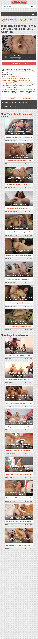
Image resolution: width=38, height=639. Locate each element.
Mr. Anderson (11, 71)
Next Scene (27, 97)
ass (26, 80)
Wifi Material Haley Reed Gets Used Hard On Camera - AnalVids (19, 517)
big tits (8, 78)
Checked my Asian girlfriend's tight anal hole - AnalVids (19, 322)
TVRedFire (9, 406)
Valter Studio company (13, 76)
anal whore (21, 80)
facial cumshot (15, 78)
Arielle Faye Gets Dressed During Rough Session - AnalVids (19, 446)
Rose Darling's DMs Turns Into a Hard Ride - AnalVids (19, 493)
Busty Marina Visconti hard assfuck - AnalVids (19, 203)
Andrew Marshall (21, 71)
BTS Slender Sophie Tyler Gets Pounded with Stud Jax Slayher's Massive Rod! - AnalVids (19, 350)
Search (32, 6)
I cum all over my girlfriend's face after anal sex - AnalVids (19, 298)
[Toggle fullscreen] (32, 57)
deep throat (24, 84)
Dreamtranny (10, 548)
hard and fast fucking (19, 85)
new (6, 89)
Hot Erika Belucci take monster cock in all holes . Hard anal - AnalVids (19, 179)
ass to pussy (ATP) (12, 82)
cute (18, 84)
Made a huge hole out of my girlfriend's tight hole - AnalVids (19, 227)
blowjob (8, 84)
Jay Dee (20, 69)
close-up (13, 84)
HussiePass (10, 359)
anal (9, 80)
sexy (19, 89)
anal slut (14, 80)
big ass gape (26, 82)
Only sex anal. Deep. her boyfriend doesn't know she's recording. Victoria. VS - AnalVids (19, 131)
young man (31, 89)
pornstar (10, 89)
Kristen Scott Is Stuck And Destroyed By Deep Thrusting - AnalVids (19, 468)
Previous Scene (13, 97)
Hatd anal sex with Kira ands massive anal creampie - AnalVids (19, 274)
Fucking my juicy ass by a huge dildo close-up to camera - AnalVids (19, 422)
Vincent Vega (31, 71)
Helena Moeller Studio (12, 430)
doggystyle (9, 85)
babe (20, 82)
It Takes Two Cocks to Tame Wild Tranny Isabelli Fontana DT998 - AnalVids (19, 540)
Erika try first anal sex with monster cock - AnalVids (19, 156)
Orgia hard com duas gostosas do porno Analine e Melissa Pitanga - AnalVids (19, 397)
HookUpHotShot (11, 453)
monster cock (9, 87)
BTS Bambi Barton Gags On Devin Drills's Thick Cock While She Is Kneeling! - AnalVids (19, 374)
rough (15, 89)
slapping (24, 89)
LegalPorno (13, 335)
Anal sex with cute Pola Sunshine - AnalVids (19, 251)
